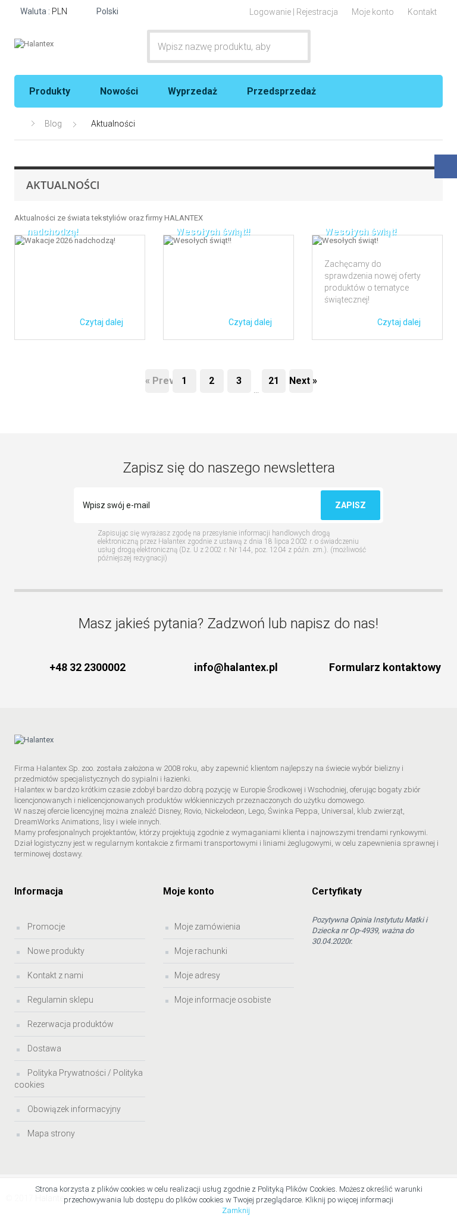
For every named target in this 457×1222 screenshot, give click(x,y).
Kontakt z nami (54, 975)
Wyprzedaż (192, 91)
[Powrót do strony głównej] (19, 123)
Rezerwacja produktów (70, 1024)
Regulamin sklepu (59, 999)
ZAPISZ (350, 505)
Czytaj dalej (101, 322)
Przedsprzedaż (281, 91)
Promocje (45, 926)
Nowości (119, 91)
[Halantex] (61, 44)
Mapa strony (50, 1133)
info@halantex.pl (236, 667)
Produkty (49, 91)
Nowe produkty (55, 951)
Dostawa (43, 1048)
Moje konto (373, 12)
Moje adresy (197, 975)
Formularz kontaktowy (385, 667)
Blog (53, 123)
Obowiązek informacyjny (73, 1109)
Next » (301, 380)
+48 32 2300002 (87, 667)
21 (273, 380)
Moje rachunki (200, 951)
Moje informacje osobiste (222, 999)
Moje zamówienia (207, 926)
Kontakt (422, 12)
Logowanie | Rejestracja (293, 12)
